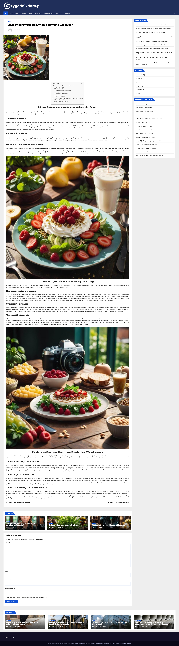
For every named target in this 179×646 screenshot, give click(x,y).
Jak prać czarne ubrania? (145, 129)
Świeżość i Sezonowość (60, 95)
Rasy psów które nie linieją (148, 137)
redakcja (19, 29)
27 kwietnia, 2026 (54, 626)
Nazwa (7, 571)
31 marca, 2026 (97, 626)
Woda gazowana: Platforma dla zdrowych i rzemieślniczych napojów (153, 41)
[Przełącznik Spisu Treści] (81, 84)
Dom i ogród (14, 13)
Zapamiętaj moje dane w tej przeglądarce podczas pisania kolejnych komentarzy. (27, 597)
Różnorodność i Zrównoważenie (61, 93)
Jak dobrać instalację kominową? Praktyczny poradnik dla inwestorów (153, 28)
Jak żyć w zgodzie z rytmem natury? (18, 502)
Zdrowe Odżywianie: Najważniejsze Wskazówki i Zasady (65, 85)
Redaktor (64, 626)
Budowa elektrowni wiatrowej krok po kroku (151, 118)
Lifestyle (38, 13)
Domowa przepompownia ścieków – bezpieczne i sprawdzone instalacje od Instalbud (150, 624)
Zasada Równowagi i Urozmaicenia (62, 99)
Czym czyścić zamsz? (144, 122)
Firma (30, 13)
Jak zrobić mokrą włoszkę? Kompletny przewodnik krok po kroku (152, 48)
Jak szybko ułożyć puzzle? (145, 107)
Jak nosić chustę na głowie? (146, 133)
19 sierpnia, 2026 (11, 626)
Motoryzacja (48, 13)
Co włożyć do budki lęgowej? (146, 111)
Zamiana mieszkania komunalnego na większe (151, 155)
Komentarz (8, 542)
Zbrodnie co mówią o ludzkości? (118, 502)
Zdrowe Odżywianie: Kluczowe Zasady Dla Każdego (64, 92)
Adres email (8, 580)
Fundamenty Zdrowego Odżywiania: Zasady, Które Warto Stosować (68, 98)
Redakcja (67, 13)
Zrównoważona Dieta (59, 87)
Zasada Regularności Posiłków (61, 101)
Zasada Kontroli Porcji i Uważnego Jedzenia (64, 102)
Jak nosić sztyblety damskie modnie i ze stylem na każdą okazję (152, 25)
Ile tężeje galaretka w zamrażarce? (149, 144)
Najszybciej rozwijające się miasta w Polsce (151, 141)
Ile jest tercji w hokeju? (146, 126)
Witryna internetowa (10, 588)
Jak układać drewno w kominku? (150, 152)
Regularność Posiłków (59, 88)
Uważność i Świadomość (60, 96)
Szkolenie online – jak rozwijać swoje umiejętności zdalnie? (21, 524)
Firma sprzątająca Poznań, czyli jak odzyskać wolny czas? (150, 32)
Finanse (23, 13)
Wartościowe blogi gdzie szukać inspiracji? (109, 525)
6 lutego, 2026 (140, 626)
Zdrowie (59, 13)
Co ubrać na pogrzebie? (146, 104)
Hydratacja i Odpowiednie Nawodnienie (63, 90)
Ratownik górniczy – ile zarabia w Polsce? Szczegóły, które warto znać (154, 45)
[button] (174, 13)
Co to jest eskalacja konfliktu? (148, 115)
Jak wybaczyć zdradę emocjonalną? (147, 148)
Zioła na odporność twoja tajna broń (63, 525)
